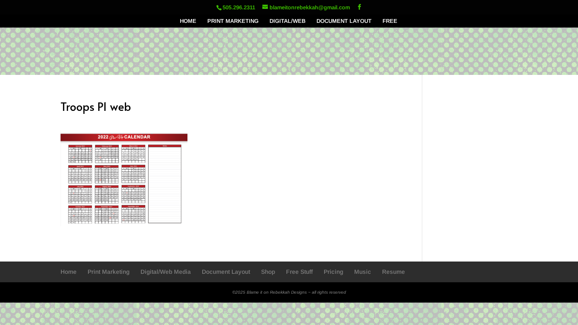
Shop (268, 271)
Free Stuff (299, 271)
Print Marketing (108, 271)
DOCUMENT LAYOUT (344, 21)
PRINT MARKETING (233, 21)
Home (69, 271)
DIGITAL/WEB (288, 21)
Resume (393, 271)
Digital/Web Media (165, 271)
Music (362, 271)
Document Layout (226, 271)
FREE (390, 21)
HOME (188, 21)
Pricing (333, 271)
